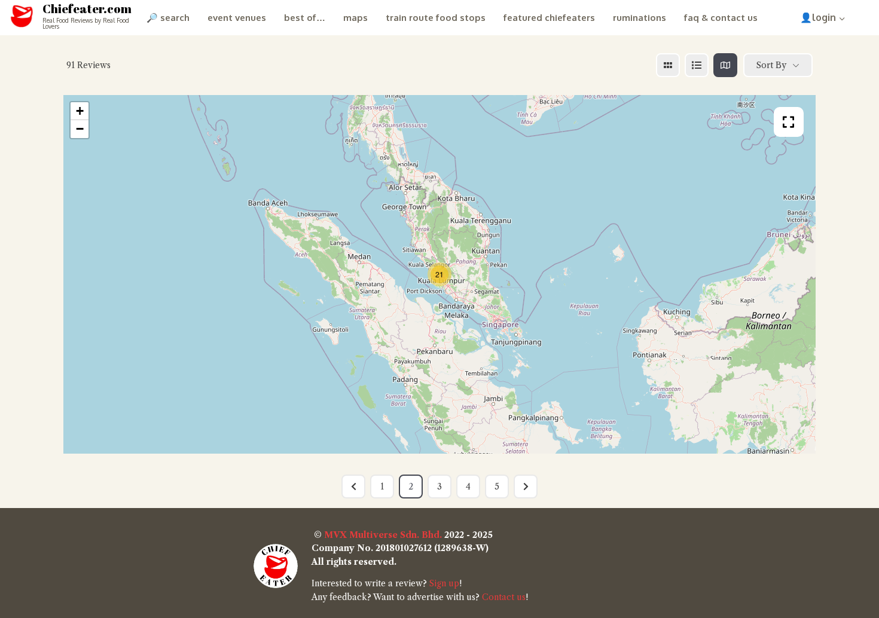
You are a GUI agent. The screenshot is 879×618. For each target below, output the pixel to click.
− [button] (80, 128)
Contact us (504, 597)
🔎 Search (168, 17)
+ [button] (80, 110)
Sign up (444, 583)
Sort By (771, 65)
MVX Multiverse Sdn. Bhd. (383, 535)
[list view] (697, 65)
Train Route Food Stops (436, 17)
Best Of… (304, 17)
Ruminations (639, 17)
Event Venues (236, 17)
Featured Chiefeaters (549, 17)
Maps (355, 17)
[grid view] (668, 65)
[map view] (725, 65)
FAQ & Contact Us (721, 17)
